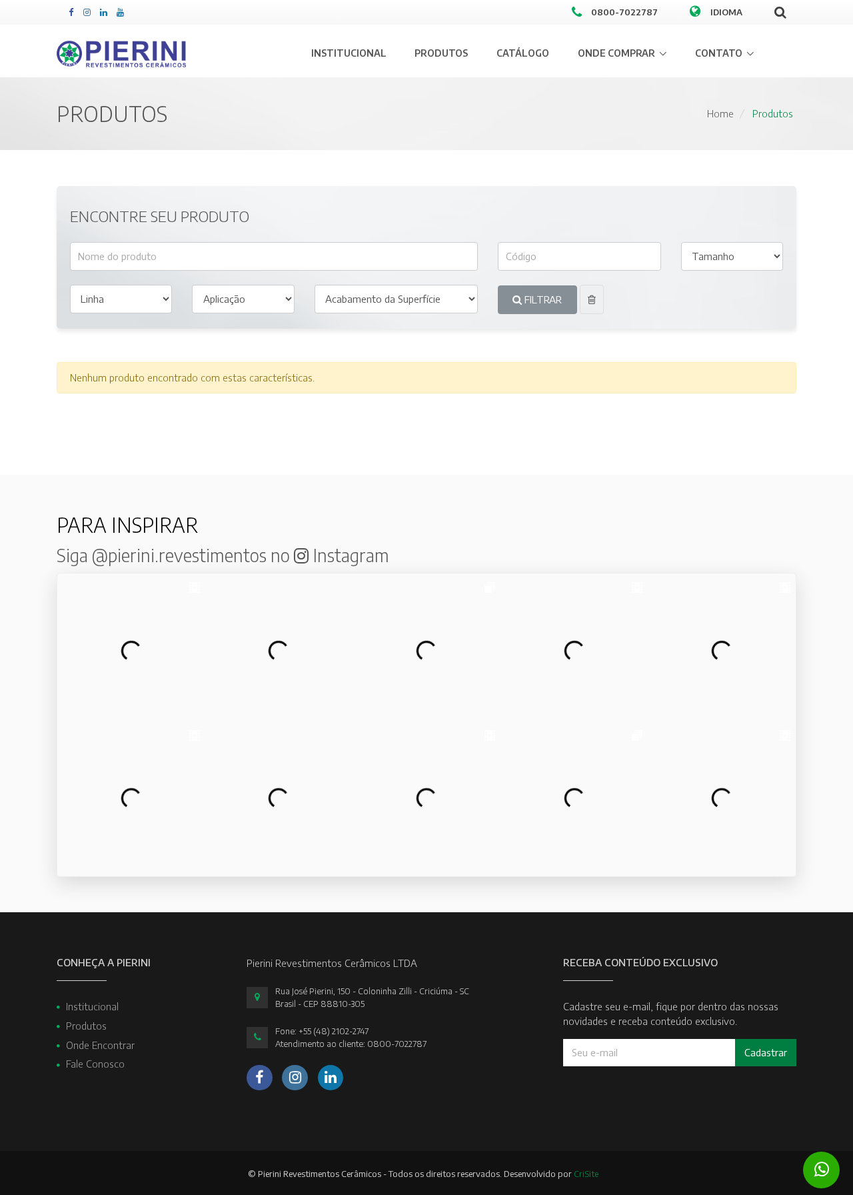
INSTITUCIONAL (349, 53)
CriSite (586, 1173)
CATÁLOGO (522, 53)
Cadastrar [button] (765, 1052)
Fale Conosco (95, 1064)
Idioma (726, 12)
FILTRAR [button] (542, 299)
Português (733, 32)
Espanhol (730, 72)
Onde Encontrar (100, 1045)
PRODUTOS (441, 53)
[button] (592, 300)
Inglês (723, 52)
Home (720, 113)
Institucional (92, 1006)
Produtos (772, 113)
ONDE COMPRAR (616, 53)
